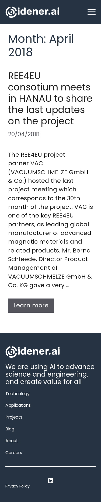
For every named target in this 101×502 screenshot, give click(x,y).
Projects (13, 417)
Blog (9, 429)
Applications (18, 405)
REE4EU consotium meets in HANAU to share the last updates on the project (50, 98)
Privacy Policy (17, 486)
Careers (13, 453)
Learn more (30, 305)
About (11, 441)
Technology (17, 394)
